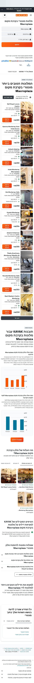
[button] (2, 10)
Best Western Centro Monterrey (12, 297)
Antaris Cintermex (13, 233)
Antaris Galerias (13, 149)
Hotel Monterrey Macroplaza (13, 171)
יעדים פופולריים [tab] (9, 621)
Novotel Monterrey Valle (11, 276)
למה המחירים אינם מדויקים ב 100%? (19, 678)
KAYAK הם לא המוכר (24, 671)
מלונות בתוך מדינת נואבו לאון (12, 650)
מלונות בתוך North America (11, 648)
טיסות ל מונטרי (24, 632)
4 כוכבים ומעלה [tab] (27, 463)
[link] (17, 439)
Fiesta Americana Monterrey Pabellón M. (11, 254)
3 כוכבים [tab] (16, 463)
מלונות (21, 648)
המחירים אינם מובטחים (23, 665)
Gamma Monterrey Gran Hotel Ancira (10, 128)
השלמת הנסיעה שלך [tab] (23, 621)
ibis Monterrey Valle (12, 192)
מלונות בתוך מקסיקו (26, 650)
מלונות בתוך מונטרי (24, 651)
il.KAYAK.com (28, 648)
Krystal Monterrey (13, 212)
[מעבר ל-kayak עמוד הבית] (22, 15)
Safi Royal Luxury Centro (13, 105)
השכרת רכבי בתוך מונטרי (22, 634)
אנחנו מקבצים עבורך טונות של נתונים (19, 674)
